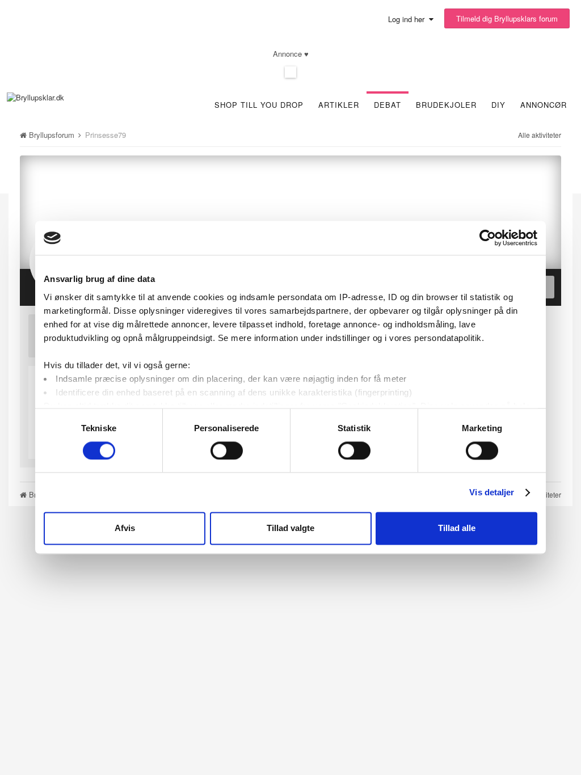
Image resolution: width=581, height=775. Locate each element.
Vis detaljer (491, 492)
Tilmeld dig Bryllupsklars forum (507, 18)
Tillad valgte (290, 528)
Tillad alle (456, 528)
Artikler (338, 104)
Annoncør (543, 104)
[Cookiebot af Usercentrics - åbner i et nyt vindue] (487, 237)
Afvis (125, 528)
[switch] (226, 450)
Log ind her (408, 19)
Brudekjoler (446, 104)
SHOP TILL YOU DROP (259, 104)
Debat (387, 104)
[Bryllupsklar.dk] (35, 96)
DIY (498, 104)
